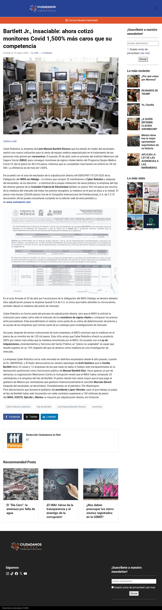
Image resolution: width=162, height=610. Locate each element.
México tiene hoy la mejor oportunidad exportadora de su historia (150, 142)
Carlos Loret (10, 141)
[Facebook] (16, 573)
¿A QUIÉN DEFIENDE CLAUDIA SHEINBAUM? (149, 124)
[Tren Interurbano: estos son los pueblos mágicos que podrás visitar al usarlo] (135, 222)
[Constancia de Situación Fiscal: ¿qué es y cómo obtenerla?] (151, 222)
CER (36, 53)
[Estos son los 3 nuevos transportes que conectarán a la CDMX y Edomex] (135, 190)
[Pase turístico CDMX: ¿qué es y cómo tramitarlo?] (151, 206)
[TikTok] (12, 573)
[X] (21, 573)
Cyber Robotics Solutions (18, 406)
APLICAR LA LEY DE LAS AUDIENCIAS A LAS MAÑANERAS (150, 161)
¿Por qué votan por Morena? (150, 78)
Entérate (48, 53)
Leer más (145, 53)
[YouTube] (25, 573)
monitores (97, 406)
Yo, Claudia (147, 104)
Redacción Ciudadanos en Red (43, 434)
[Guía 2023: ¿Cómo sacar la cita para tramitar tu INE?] (151, 190)
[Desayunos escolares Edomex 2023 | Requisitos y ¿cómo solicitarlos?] (135, 206)
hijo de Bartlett (44, 406)
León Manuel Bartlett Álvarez (71, 406)
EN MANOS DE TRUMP (149, 92)
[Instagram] (7, 573)
